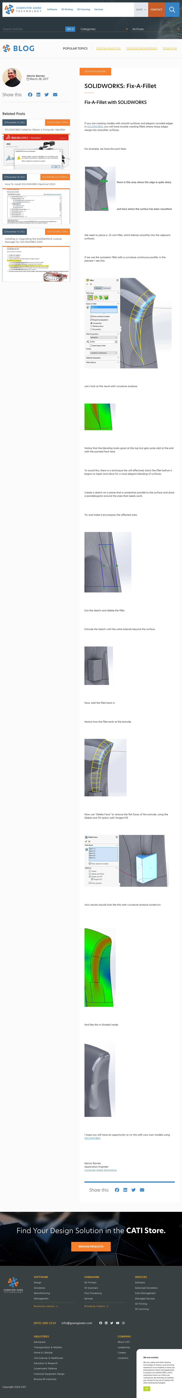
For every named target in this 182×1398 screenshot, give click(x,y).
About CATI (124, 1342)
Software (52, 9)
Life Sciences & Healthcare (48, 1358)
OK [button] (147, 1389)
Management (41, 1298)
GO (69, 29)
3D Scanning (83, 9)
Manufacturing (42, 1293)
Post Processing (93, 1293)
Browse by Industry (44, 1306)
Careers (122, 1352)
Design (37, 1282)
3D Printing (67, 9)
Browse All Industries (45, 1379)
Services (98, 9)
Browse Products (91, 1246)
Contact (156, 9)
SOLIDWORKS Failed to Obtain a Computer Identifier (35, 129)
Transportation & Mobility (48, 1347)
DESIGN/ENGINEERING (141, 49)
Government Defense (45, 1368)
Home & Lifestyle (43, 1352)
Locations (123, 1358)
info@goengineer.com (77, 1323)
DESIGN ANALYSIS (108, 49)
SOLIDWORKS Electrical (55, 177)
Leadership (124, 1347)
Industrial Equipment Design (49, 1374)
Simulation (39, 1288)
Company (124, 1336)
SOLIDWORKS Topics (57, 122)
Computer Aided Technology (100, 1170)
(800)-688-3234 (45, 1323)
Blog (24, 48)
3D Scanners (91, 1288)
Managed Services (145, 1298)
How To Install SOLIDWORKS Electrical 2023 (30, 184)
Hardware (91, 1277)
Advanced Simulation (146, 1288)
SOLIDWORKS (95, 126)
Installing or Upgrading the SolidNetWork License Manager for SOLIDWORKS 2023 (33, 240)
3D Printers (90, 1282)
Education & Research (46, 1363)
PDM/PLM (170, 49)
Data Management (145, 1293)
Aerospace (39, 1342)
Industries (41, 1336)
